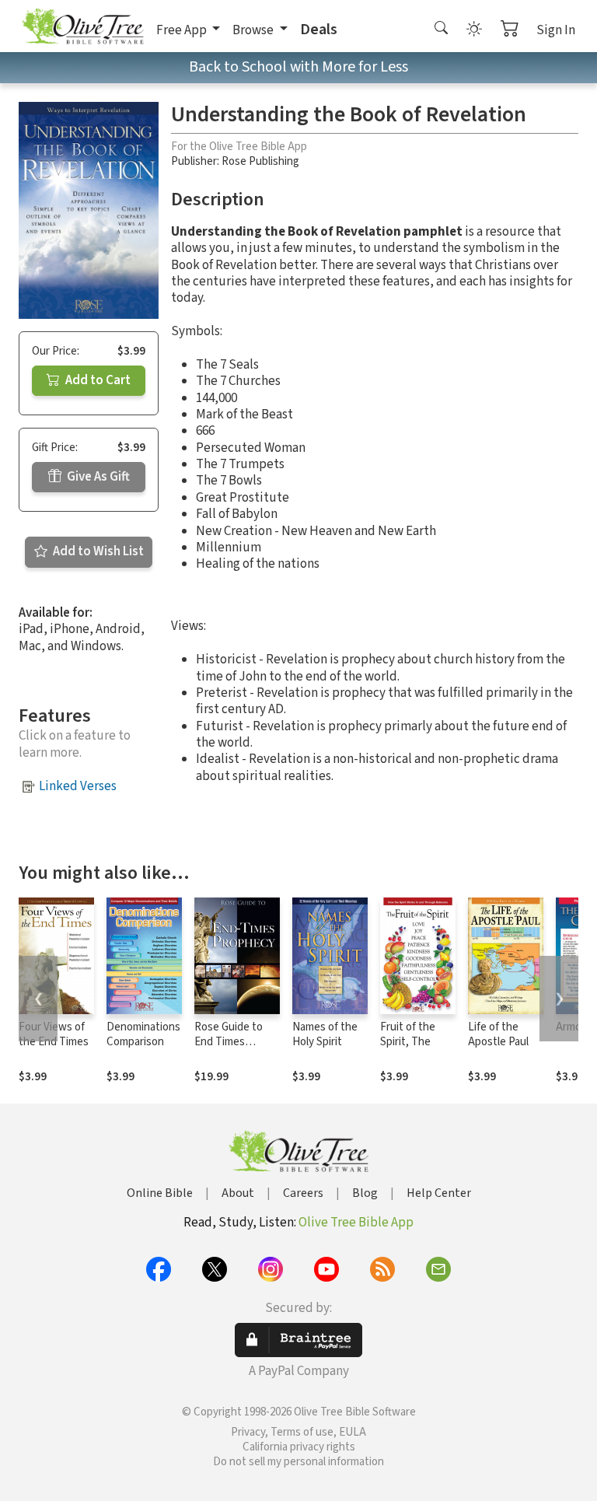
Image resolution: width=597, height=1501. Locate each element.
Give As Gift (97, 476)
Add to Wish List (97, 551)
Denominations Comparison (143, 1034)
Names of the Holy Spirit (325, 1034)
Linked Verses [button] (78, 786)
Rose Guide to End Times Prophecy (228, 1042)
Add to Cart (97, 380)
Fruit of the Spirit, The (407, 1034)
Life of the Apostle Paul (498, 1034)
